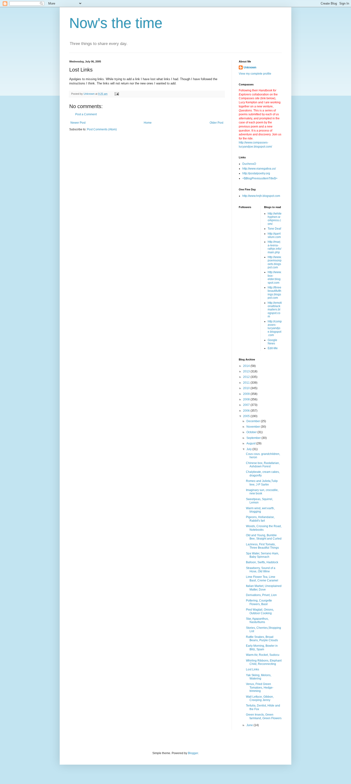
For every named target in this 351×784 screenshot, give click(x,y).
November (253, 426)
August (251, 443)
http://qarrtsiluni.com (274, 235)
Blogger (193, 753)
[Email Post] (116, 93)
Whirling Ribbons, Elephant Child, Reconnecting (264, 662)
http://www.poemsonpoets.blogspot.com (275, 262)
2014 (246, 366)
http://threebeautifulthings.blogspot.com (274, 292)
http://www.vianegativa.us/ (259, 168)
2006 (246, 410)
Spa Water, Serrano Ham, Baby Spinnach (262, 555)
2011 (246, 382)
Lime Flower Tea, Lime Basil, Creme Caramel (262, 578)
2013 (246, 371)
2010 (246, 388)
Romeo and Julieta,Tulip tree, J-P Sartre (262, 482)
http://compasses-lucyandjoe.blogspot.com (275, 328)
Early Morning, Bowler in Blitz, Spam (262, 647)
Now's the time (115, 23)
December (253, 421)
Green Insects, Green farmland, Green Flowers (264, 716)
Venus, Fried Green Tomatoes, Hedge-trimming (259, 687)
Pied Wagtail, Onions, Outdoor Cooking (260, 611)
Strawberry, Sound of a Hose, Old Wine (260, 569)
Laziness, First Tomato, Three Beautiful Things (262, 546)
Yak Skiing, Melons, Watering (258, 677)
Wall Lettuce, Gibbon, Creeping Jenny (260, 698)
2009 (246, 394)
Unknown (250, 67)
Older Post (216, 122)
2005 (246, 416)
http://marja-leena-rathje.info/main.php (274, 247)
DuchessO (249, 164)
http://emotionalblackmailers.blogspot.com (275, 309)
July (249, 449)
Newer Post (77, 122)
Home (148, 122)
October (251, 432)
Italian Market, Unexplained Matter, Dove (264, 587)
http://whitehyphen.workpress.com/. (275, 219)
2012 (246, 377)
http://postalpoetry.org (256, 173)
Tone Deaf (274, 228)
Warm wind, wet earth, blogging (260, 510)
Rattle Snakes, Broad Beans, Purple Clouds (262, 638)
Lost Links (252, 669)
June (250, 725)
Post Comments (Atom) (102, 129)
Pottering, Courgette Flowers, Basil (259, 602)
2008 (246, 399)
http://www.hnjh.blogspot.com (261, 196)
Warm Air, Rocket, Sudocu (262, 655)
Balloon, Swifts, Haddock (262, 562)
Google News (272, 341)
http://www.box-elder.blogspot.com (275, 277)
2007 (246, 405)
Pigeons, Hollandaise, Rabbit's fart (260, 518)
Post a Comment (86, 114)
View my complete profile (255, 73)
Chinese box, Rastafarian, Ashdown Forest (263, 464)
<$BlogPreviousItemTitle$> (259, 178)
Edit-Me (273, 348)
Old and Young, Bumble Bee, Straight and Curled (264, 537)
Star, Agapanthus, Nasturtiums (257, 620)
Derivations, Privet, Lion (261, 595)
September (253, 438)
